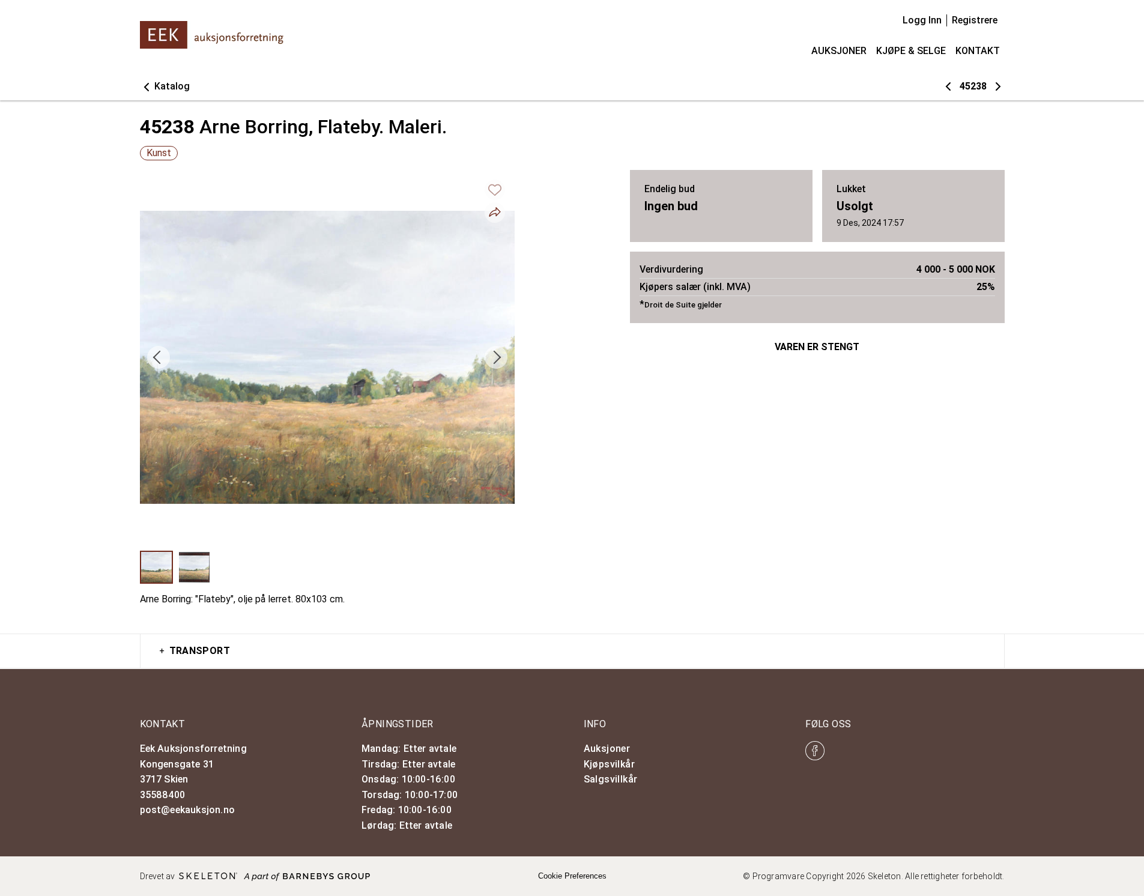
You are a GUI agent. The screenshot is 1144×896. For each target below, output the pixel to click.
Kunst (159, 153)
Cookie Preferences (572, 875)
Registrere (974, 20)
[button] (165, 86)
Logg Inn (922, 20)
